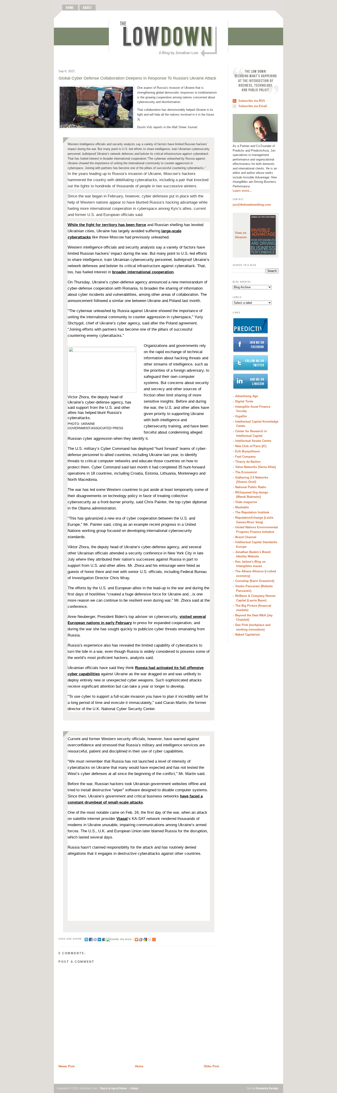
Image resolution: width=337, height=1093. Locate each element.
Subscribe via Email (252, 106)
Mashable (242, 507)
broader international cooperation (143, 272)
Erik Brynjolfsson (247, 451)
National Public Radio (250, 487)
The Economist (246, 472)
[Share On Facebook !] (90, 939)
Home (139, 1066)
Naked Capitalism (247, 634)
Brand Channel (245, 537)
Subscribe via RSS (251, 100)
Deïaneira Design (267, 1088)
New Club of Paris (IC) (250, 446)
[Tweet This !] (86, 939)
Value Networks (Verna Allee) (255, 467)
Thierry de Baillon (248, 461)
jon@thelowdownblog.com (252, 204)
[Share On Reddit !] (95, 939)
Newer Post (66, 1066)
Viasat (122, 818)
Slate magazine (246, 502)
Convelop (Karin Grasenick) (254, 581)
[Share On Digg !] (120, 939)
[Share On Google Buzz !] (103, 939)
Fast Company (245, 456)
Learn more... (242, 190)
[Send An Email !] (149, 939)
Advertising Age (246, 396)
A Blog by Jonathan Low (178, 53)
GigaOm (241, 416)
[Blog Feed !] (154, 939)
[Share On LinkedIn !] (99, 939)
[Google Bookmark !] (145, 939)
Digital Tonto (244, 401)
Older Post (211, 1066)
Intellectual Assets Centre (253, 441)
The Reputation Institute (252, 512)
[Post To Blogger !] (136, 939)
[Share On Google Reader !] (141, 939)
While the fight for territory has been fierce (107, 225)
